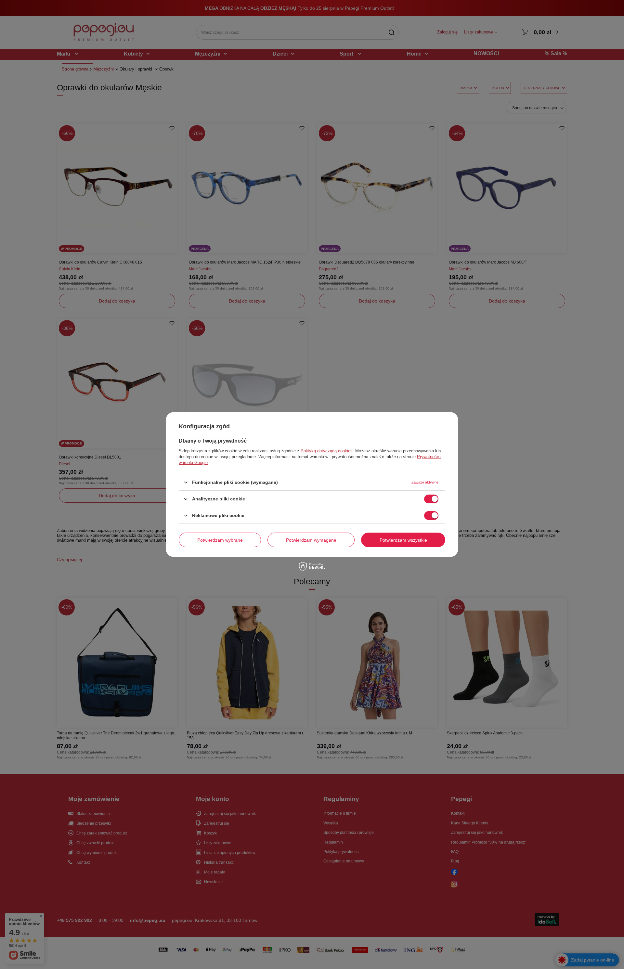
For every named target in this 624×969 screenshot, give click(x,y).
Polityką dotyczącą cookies (327, 450)
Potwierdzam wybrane (220, 539)
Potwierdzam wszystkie (403, 539)
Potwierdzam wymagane (311, 539)
